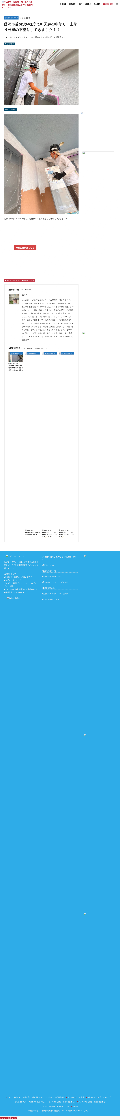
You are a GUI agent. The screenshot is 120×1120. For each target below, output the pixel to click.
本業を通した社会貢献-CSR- (33, 1097)
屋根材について (50, 571)
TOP (9, 1097)
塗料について (49, 565)
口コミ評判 (80, 1097)
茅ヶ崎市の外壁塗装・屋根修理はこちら (92, 1102)
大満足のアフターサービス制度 (56, 582)
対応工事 (72, 4)
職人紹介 (97, 4)
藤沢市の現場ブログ (11, 18)
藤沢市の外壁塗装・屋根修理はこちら (56, 1106)
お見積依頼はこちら (51, 599)
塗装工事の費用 (50, 588)
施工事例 (88, 4)
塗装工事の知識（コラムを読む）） (57, 594)
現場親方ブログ (20, 1102)
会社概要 (63, 4)
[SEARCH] (117, 4)
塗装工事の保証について (53, 577)
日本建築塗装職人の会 (24, 565)
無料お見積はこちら (25, 248)
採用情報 (49, 1097)
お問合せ (75, 1106)
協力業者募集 (59, 1097)
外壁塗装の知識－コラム (37, 1102)
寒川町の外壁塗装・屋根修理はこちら (62, 1102)
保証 (80, 4)
